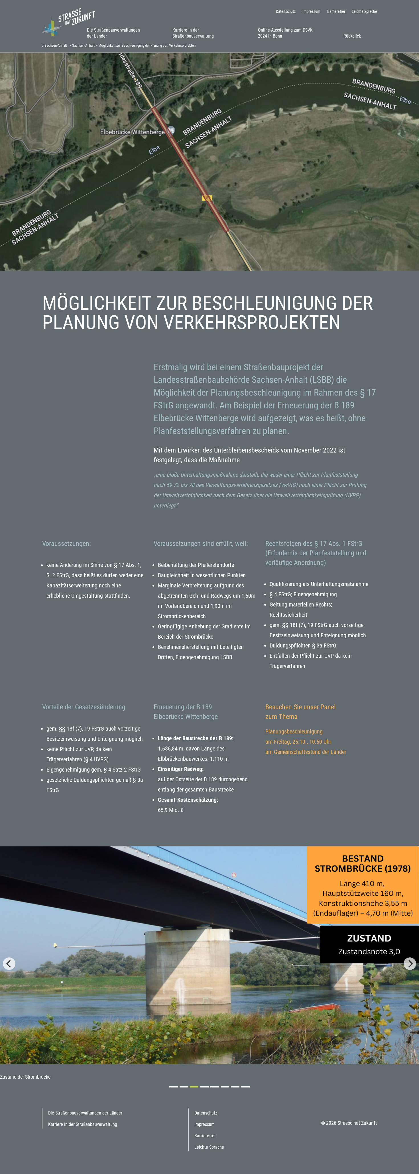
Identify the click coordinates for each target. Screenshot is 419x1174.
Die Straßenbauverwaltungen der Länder (113, 33)
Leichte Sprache (364, 11)
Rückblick (352, 36)
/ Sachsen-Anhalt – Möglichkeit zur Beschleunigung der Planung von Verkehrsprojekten (133, 45)
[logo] (70, 22)
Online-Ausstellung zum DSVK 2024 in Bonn (285, 33)
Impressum (311, 11)
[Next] (410, 963)
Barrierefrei (336, 11)
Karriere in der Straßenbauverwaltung (193, 33)
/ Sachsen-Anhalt (54, 45)
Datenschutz (286, 11)
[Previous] (9, 963)
